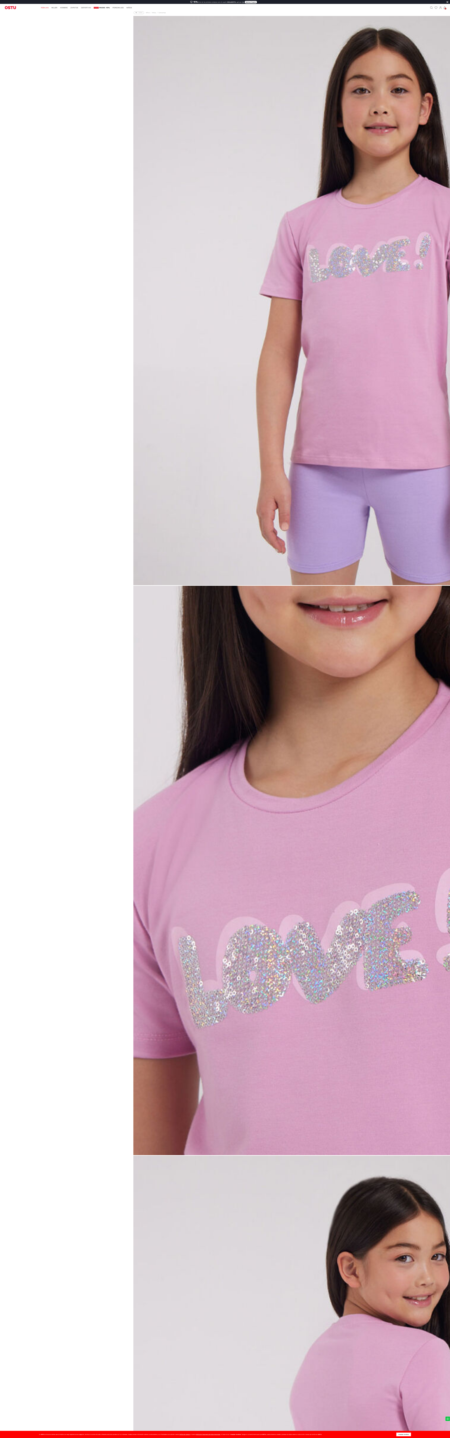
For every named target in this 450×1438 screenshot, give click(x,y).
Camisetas (162, 12)
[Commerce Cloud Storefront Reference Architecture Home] (10, 7)
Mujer (54, 8)
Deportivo (86, 8)
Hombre (64, 8)
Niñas (154, 12)
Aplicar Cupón (251, 2)
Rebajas (45, 8)
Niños (129, 8)
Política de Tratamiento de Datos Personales (208, 1434)
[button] (440, 7)
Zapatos (74, 8)
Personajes (118, 8)
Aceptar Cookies (403, 1434)
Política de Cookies (185, 1434)
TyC (243, 2)
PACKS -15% (104, 8)
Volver (140, 12)
